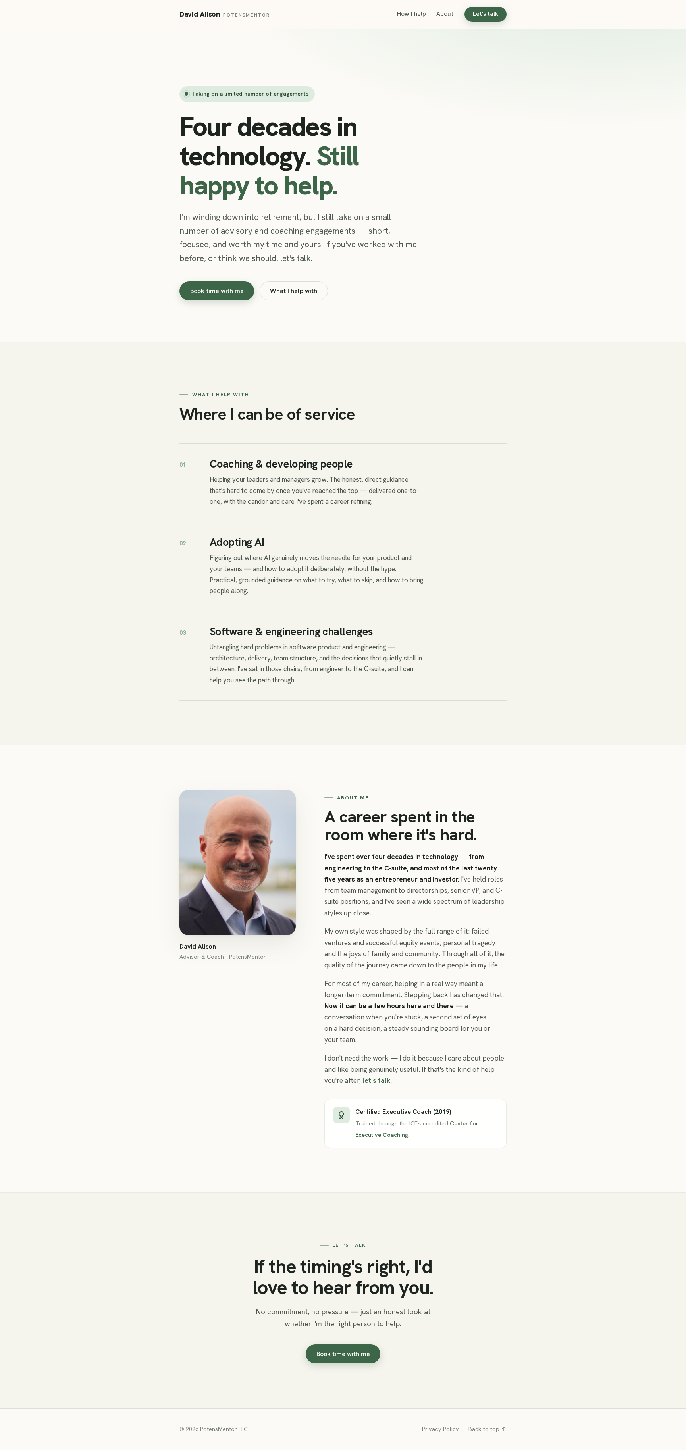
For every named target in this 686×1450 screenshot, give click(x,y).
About (444, 14)
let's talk (376, 1080)
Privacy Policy (440, 1429)
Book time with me (217, 291)
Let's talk (485, 14)
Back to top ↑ (487, 1429)
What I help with (293, 291)
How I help (411, 14)
